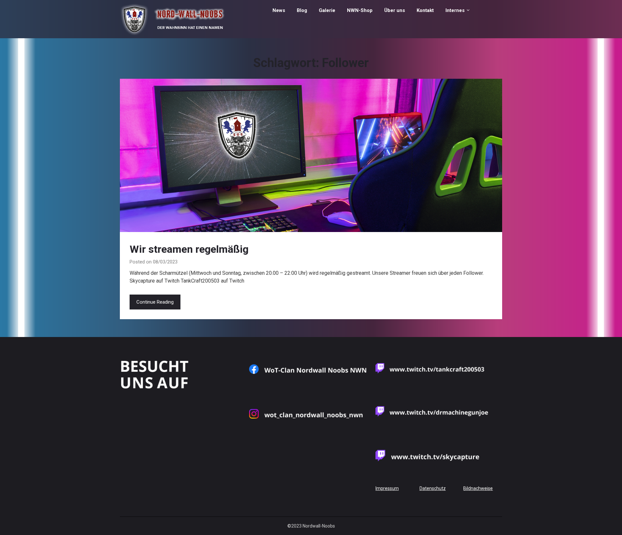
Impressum (387, 488)
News (278, 10)
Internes (455, 10)
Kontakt (425, 10)
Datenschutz (433, 488)
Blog (302, 10)
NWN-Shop (360, 10)
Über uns (394, 10)
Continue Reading (155, 302)
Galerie (327, 10)
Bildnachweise (478, 488)
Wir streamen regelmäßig (189, 249)
